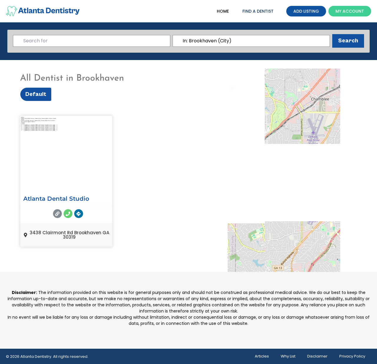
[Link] (57, 213)
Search (351, 40)
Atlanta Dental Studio (56, 198)
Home (223, 11)
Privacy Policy (352, 356)
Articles (262, 356)
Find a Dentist (258, 11)
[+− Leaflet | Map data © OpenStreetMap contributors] (299, 166)
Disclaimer (317, 356)
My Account (349, 11)
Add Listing (306, 11)
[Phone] (68, 213)
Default (35, 94)
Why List (288, 356)
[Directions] (78, 213)
